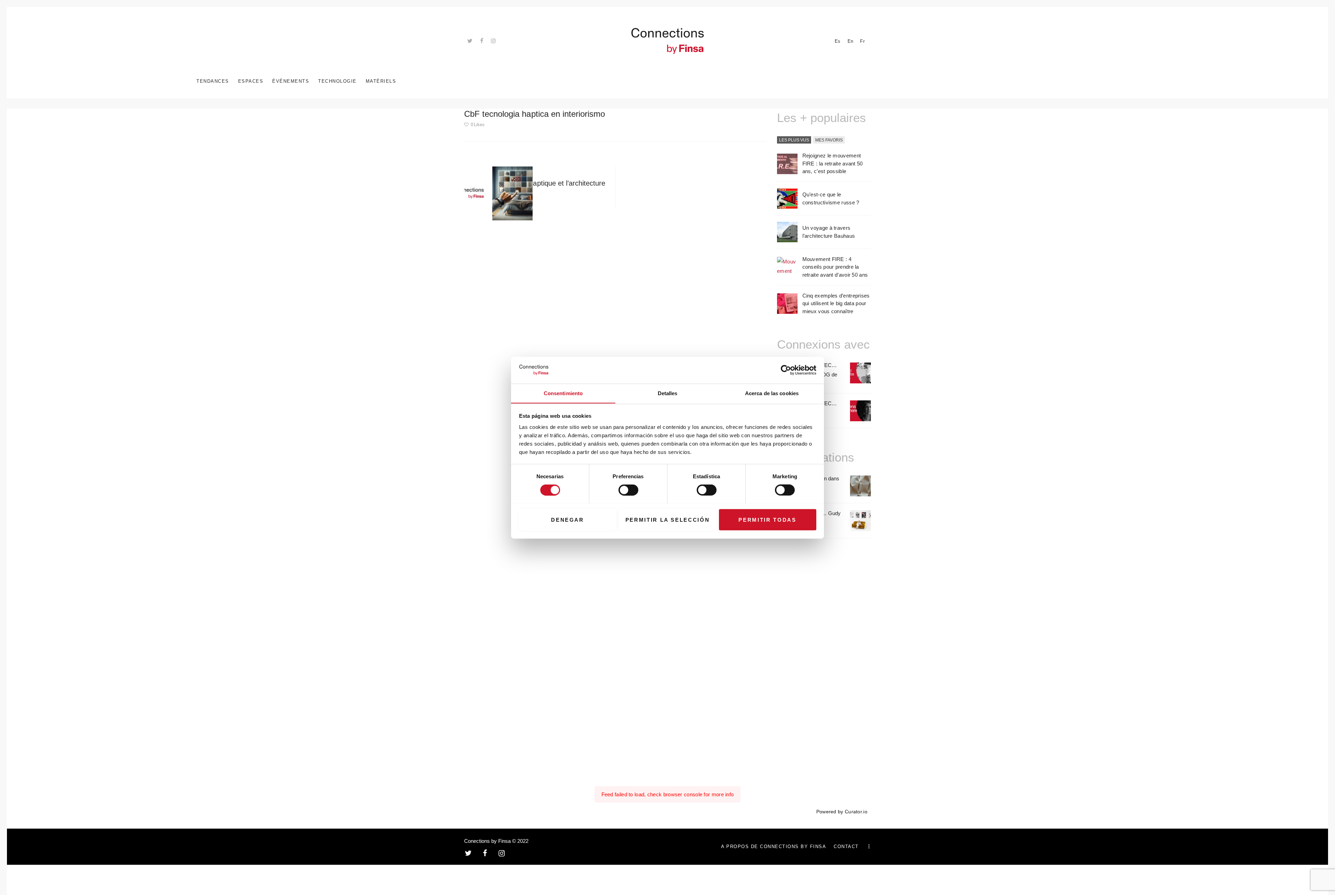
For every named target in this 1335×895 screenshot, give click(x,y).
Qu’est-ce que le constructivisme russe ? (830, 198)
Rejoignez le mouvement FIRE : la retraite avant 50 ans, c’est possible (832, 163)
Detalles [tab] (668, 393)
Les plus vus (794, 140)
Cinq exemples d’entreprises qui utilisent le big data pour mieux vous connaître (836, 303)
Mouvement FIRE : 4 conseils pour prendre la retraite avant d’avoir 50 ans (835, 267)
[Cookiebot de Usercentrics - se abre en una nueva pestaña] (785, 370)
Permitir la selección (667, 519)
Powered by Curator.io (841, 811)
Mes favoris (829, 140)
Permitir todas (767, 519)
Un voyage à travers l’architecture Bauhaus (828, 232)
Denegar (567, 519)
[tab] (794, 140)
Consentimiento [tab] (563, 393)
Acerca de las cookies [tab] (772, 393)
